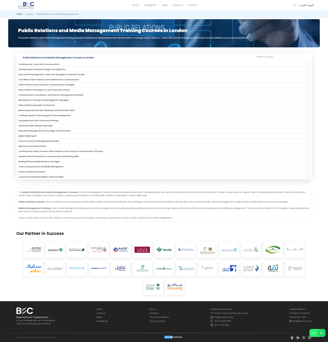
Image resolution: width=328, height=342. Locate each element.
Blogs (99, 317)
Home (135, 5)
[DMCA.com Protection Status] (173, 337)
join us (152, 309)
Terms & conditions (159, 317)
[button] (306, 5)
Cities (164, 5)
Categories (150, 5)
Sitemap (153, 313)
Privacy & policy (157, 321)
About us (178, 5)
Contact (192, 5)
